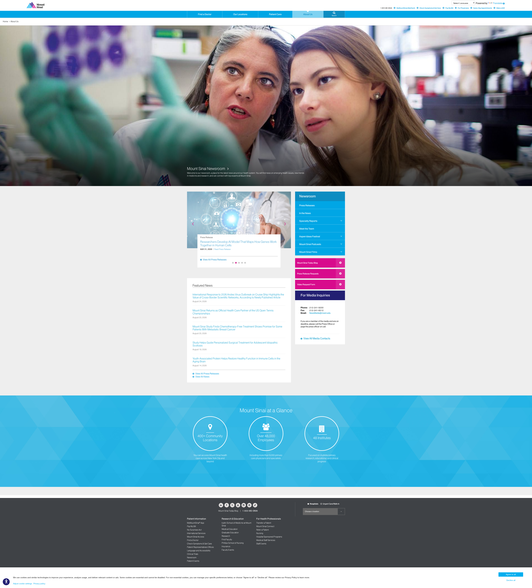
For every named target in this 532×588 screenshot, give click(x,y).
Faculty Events (228, 550)
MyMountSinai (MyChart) (406, 8)
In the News (305, 213)
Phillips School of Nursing (233, 543)
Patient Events (193, 561)
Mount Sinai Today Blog (307, 263)
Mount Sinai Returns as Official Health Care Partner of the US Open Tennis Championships (233, 312)
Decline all (510, 580)
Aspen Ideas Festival (309, 236)
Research (226, 536)
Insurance (226, 546)
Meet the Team (306, 228)
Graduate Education (230, 532)
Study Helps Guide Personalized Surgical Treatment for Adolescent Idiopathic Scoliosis (235, 344)
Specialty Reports (308, 221)
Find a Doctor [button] (204, 14)
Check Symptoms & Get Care (430, 8)
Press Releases (307, 205)
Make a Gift (500, 8)
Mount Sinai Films (308, 252)
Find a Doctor (193, 540)
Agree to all (511, 574)
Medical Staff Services (265, 540)
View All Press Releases (215, 259)
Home (5, 21)
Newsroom (307, 196)
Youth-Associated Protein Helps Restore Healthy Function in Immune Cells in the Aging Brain (236, 360)
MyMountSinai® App (195, 523)
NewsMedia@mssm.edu (320, 313)
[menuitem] (320, 205)
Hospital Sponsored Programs (269, 537)
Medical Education (230, 529)
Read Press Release (222, 253)
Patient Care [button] (275, 14)
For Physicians (463, 8)
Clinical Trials (192, 554)
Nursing (259, 533)
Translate (497, 3)
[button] (334, 14)
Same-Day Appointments (482, 8)
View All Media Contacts (316, 338)
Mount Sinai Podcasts (310, 244)
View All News (202, 376)
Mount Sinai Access (195, 537)
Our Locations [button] (240, 14)
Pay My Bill (449, 8)
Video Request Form (306, 284)
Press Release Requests (308, 273)
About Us (14, 21)
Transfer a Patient (263, 523)
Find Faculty (227, 539)
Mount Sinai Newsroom (206, 168)
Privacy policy (39, 583)
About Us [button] (307, 14)
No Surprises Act (194, 530)
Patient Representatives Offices (200, 547)
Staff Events (261, 543)
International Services (196, 533)
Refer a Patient (262, 530)
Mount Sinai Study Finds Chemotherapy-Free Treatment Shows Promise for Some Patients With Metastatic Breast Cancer (237, 328)
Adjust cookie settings (22, 583)
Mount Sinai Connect (265, 526)
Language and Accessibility (198, 550)
